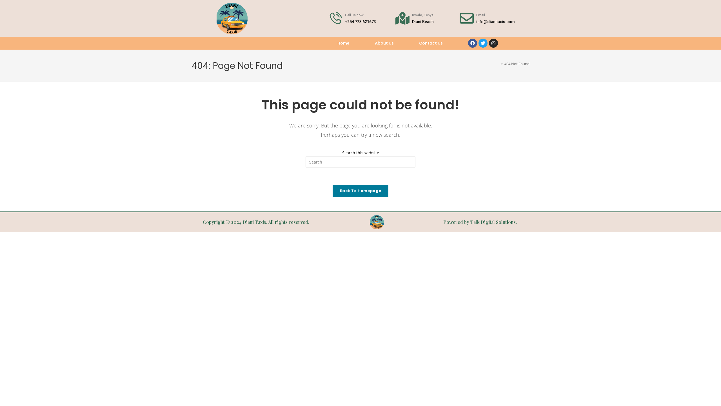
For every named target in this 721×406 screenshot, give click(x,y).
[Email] (467, 18)
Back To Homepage (360, 190)
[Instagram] (493, 43)
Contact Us (431, 43)
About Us (384, 43)
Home (343, 43)
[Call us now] (335, 18)
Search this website (360, 152)
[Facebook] (472, 43)
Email (480, 15)
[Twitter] (483, 43)
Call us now (354, 15)
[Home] (497, 64)
